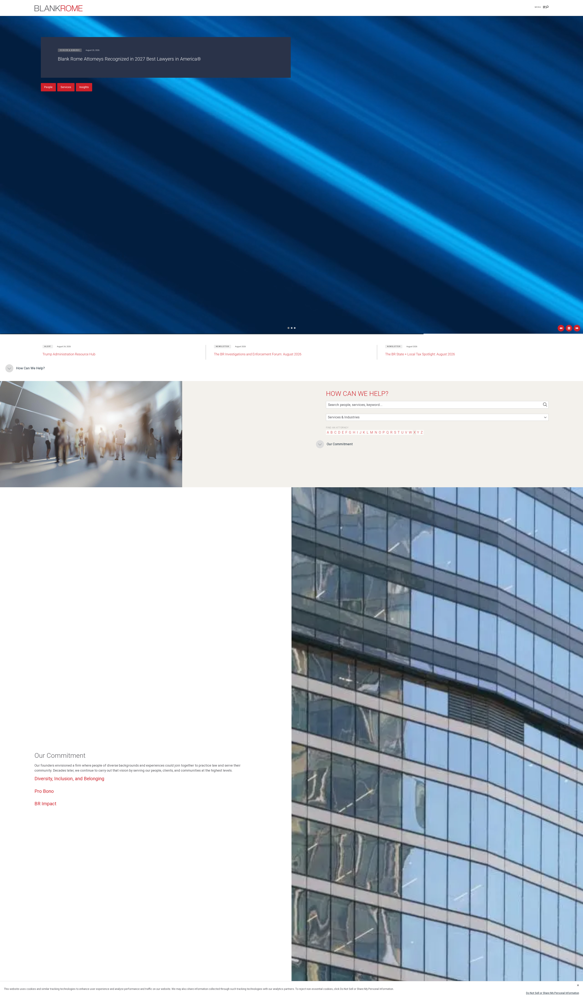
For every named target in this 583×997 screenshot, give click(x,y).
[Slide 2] (291, 328)
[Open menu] (542, 7)
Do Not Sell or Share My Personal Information (552, 993)
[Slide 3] (294, 328)
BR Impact (45, 803)
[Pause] (569, 328)
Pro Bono (44, 791)
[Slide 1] (288, 328)
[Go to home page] (58, 8)
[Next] (577, 328)
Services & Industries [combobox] (344, 417)
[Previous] (561, 328)
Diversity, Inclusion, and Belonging (69, 778)
